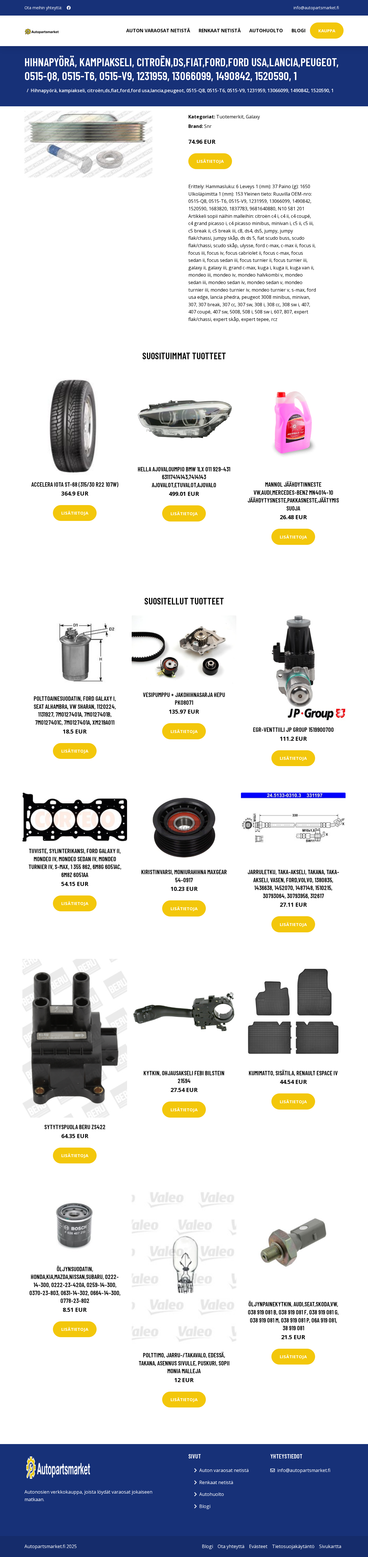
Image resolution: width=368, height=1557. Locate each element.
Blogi (299, 30)
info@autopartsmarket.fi (316, 7)
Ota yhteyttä (231, 1546)
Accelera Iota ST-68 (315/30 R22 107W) (74, 484)
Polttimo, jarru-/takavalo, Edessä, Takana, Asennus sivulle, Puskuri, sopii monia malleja (184, 1362)
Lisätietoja (210, 161)
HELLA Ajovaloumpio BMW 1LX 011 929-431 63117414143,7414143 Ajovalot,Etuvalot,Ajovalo (184, 476)
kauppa (326, 30)
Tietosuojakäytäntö (293, 1546)
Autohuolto (266, 30)
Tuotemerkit (230, 117)
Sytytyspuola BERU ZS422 (75, 1126)
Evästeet (258, 1546)
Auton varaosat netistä (158, 30)
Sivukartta (330, 1546)
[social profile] (68, 7)
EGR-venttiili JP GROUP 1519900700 (293, 729)
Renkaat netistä (220, 30)
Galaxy (253, 117)
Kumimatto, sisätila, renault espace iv (293, 1072)
